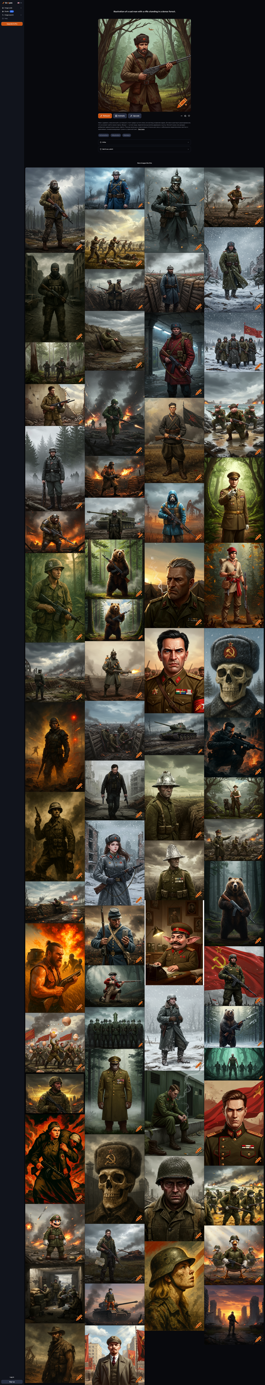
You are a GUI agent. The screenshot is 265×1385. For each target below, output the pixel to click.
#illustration (116, 135)
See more (141, 129)
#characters (103, 135)
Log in (12, 1377)
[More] (181, 116)
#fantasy (127, 135)
